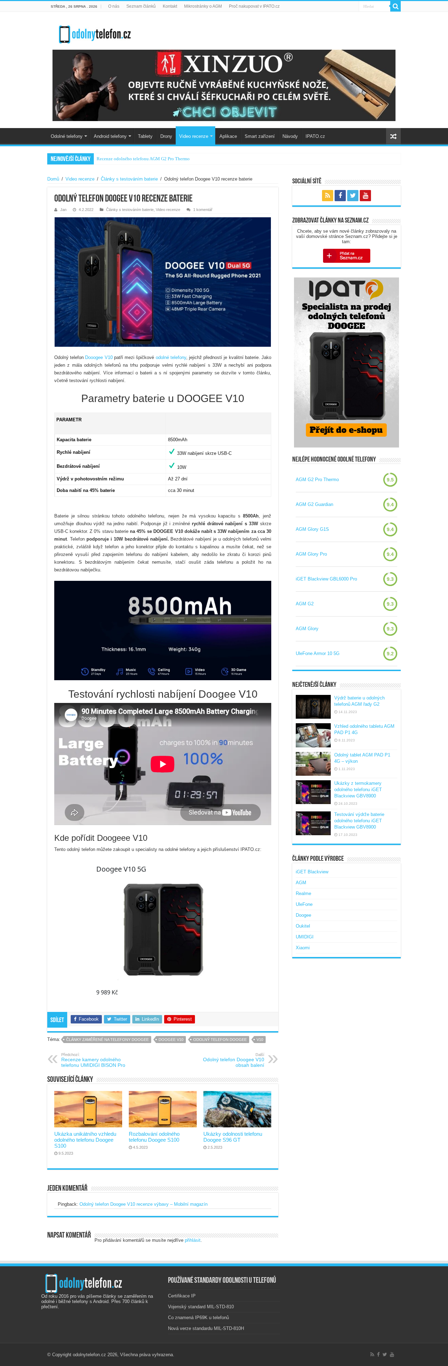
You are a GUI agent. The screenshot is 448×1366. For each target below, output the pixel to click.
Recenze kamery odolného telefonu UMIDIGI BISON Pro (93, 1060)
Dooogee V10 (98, 357)
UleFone (304, 904)
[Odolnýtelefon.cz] (94, 32)
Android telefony (110, 136)
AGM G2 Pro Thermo (317, 479)
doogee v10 (171, 1039)
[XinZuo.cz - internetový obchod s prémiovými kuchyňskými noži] (224, 85)
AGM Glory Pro (311, 554)
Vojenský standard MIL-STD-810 (201, 1306)
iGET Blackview (312, 871)
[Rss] (327, 195)
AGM (301, 882)
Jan (63, 209)
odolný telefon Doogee (220, 1039)
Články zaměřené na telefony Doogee (107, 1039)
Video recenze (193, 136)
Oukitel (303, 926)
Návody (290, 136)
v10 (260, 1039)
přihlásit (193, 1240)
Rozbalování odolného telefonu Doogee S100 (154, 1137)
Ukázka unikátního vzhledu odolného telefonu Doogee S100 (85, 1140)
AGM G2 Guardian (314, 504)
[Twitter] (352, 195)
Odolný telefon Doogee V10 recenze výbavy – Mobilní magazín (143, 1204)
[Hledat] (395, 6)
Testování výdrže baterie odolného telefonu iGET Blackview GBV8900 (359, 821)
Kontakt (170, 6)
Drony (166, 136)
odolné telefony (171, 357)
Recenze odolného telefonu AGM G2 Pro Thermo (143, 158)
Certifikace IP (182, 1295)
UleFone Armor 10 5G (318, 653)
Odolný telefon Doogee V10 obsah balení (233, 1060)
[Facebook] (340, 195)
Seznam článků (141, 6)
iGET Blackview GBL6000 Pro (326, 579)
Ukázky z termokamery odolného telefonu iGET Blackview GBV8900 (358, 789)
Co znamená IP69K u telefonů (198, 1317)
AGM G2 (305, 603)
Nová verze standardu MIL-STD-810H (206, 1328)
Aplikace (228, 136)
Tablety (145, 136)
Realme (303, 893)
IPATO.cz (315, 136)
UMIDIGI (305, 936)
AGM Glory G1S (312, 529)
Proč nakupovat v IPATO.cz (254, 6)
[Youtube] (365, 195)
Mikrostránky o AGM (203, 6)
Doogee (303, 915)
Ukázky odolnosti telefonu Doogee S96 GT (232, 1137)
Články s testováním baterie (129, 179)
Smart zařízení (260, 136)
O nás (113, 6)
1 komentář (202, 209)
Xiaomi (303, 947)
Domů (53, 179)
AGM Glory (307, 628)
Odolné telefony (67, 136)
